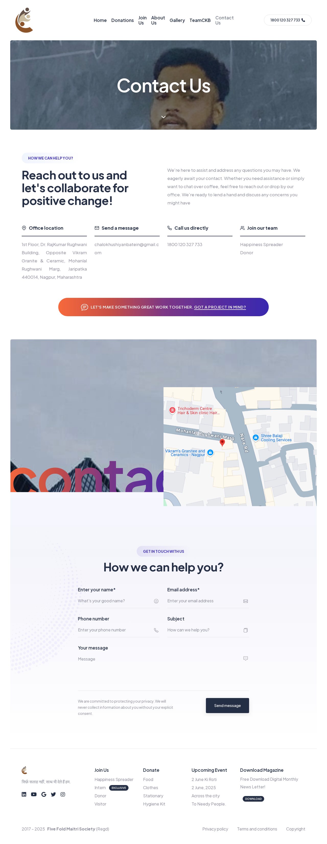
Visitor (100, 803)
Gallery (177, 20)
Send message (227, 705)
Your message (93, 648)
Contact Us (224, 20)
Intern (100, 787)
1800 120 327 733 (184, 244)
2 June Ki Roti (204, 779)
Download (253, 798)
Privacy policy (215, 828)
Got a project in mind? (220, 306)
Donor (100, 795)
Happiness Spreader (114, 779)
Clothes (150, 787)
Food (148, 779)
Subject (175, 618)
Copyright (295, 828)
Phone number (93, 618)
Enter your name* (97, 589)
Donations (122, 20)
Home (100, 20)
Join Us (142, 20)
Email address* (183, 589)
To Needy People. (209, 803)
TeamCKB (200, 20)
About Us (158, 20)
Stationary (153, 795)
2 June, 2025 (204, 787)
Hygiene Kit (154, 803)
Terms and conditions (257, 828)
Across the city (206, 795)
